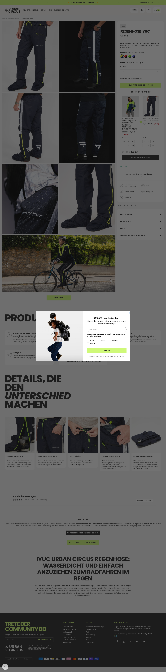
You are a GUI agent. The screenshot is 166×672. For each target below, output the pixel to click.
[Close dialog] (128, 313)
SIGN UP (107, 351)
